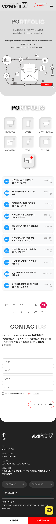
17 (13, 311)
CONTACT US (38, 404)
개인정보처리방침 (8, 502)
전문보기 (36, 394)
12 (21, 305)
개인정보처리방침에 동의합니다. (18, 393)
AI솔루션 (42, 5)
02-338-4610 (8, 464)
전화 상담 (14, 520)
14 (36, 305)
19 (28, 311)
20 (35, 311)
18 (20, 311)
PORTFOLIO (10, 484)
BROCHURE (37, 484)
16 (50, 305)
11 (14, 305)
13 (28, 305)
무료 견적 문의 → (42, 520)
